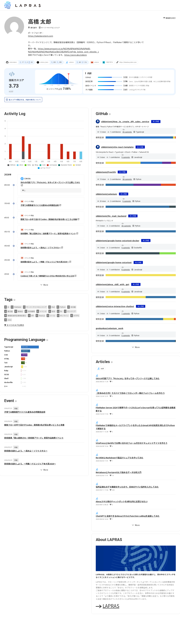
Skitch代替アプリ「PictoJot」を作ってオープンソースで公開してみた (127, 378)
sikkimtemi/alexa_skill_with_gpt (112, 284)
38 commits (127, 179)
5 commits (126, 201)
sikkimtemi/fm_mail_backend (111, 216)
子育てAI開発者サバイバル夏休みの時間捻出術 (40, 205)
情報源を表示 (169, 18)
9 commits (126, 157)
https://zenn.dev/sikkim (75, 54)
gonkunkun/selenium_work (109, 328)
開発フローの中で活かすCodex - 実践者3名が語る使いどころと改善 (49, 219)
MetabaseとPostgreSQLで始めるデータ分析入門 (118, 472)
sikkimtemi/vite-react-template (117, 147)
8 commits (126, 270)
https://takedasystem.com (40, 35)
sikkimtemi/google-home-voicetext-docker (117, 240)
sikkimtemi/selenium (106, 194)
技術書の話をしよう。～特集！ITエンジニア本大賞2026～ (45, 261)
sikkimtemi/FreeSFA (106, 172)
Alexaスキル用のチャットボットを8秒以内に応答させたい (122, 501)
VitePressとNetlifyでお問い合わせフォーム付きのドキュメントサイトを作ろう (131, 443)
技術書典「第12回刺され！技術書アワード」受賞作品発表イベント (48, 233)
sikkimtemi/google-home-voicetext (114, 262)
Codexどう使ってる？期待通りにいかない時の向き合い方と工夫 (47, 276)
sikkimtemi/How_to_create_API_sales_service (125, 121)
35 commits (127, 132)
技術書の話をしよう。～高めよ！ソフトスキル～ (41, 247)
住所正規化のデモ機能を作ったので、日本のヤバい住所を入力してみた (127, 486)
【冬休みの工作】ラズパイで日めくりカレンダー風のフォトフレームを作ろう (130, 392)
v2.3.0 (11, 91)
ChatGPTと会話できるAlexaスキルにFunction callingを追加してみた (127, 515)
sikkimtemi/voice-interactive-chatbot (115, 306)
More (44, 469)
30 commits (126, 226)
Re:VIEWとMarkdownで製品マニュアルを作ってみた (119, 457)
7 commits (126, 314)
